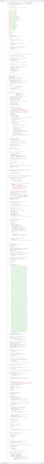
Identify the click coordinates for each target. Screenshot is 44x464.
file (19, 4)
